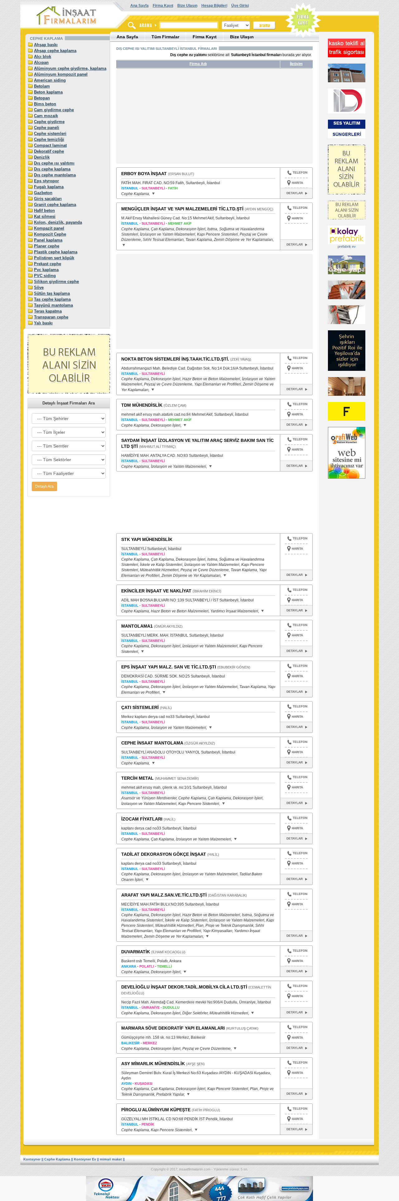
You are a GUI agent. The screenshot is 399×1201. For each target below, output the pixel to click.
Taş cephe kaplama (52, 299)
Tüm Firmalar (165, 36)
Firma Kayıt (163, 5)
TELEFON (300, 172)
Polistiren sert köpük (54, 258)
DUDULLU (171, 1007)
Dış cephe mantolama (55, 175)
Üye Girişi (240, 5)
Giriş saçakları (48, 198)
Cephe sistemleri (50, 133)
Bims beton (45, 104)
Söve (39, 287)
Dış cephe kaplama (52, 169)
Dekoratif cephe (49, 151)
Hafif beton (44, 210)
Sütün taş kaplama (52, 293)
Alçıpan (41, 62)
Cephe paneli (46, 127)
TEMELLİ (164, 966)
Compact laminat (50, 145)
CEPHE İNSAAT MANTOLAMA (152, 742)
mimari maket (111, 1159)
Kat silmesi (44, 216)
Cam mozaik (46, 115)
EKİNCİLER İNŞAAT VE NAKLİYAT (156, 590)
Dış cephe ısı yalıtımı (54, 163)
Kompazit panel (49, 228)
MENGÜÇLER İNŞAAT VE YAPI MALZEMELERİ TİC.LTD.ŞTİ (182, 208)
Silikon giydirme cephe (56, 281)
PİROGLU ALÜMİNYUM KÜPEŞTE (155, 1109)
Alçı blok (42, 56)
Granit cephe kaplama (55, 204)
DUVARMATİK (135, 951)
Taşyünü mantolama (53, 305)
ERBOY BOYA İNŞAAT (144, 173)
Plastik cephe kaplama (55, 252)
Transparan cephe (51, 317)
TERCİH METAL (137, 778)
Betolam (42, 86)
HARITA (297, 182)
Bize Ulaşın (187, 5)
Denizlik (42, 157)
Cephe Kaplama (57, 1159)
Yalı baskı (43, 323)
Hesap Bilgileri (214, 5)
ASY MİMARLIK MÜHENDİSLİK (153, 1063)
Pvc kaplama (46, 269)
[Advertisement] (175, 118)
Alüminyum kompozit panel (61, 74)
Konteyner (32, 1159)
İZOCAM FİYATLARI (141, 818)
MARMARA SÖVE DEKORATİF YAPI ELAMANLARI (173, 1028)
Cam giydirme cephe (54, 110)
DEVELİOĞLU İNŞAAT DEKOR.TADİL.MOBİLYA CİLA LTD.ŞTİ (184, 986)
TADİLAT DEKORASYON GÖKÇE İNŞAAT (163, 854)
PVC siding (45, 275)
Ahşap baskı (46, 44)
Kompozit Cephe (50, 234)
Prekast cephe (47, 263)
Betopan (42, 98)
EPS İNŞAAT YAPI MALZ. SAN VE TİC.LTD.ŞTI (168, 666)
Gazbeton (43, 192)
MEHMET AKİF (180, 223)
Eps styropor (46, 181)
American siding (50, 80)
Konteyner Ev (85, 1159)
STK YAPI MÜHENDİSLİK (146, 539)
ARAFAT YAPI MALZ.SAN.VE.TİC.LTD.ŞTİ (164, 894)
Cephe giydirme (49, 121)
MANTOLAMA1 (137, 626)
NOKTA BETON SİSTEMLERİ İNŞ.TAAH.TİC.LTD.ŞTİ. (175, 358)
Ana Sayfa (139, 5)
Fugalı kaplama (49, 186)
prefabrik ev (347, 246)
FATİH (173, 188)
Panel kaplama (48, 240)
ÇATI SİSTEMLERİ (140, 707)
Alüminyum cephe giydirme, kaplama (70, 68)
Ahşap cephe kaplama (55, 50)
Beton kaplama (48, 92)
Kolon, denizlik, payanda (58, 222)
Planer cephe (46, 246)
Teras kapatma (48, 311)
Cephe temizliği (49, 139)
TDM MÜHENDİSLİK (141, 405)
